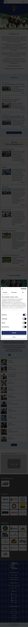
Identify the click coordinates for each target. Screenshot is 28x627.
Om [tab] (23, 292)
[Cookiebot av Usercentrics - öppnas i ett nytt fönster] (21, 289)
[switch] (25, 319)
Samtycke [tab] (5, 292)
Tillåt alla (14, 332)
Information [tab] (14, 292)
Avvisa (14, 337)
